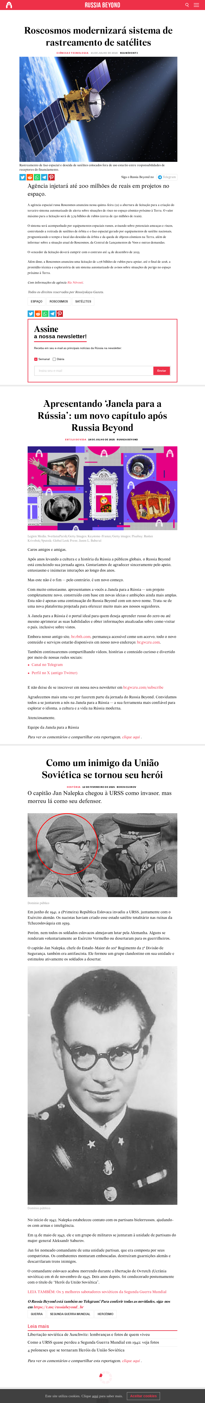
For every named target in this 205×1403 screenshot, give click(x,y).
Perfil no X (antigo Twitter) (54, 673)
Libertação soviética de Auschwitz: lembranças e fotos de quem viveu (89, 1335)
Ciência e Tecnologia (72, 53)
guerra (37, 1314)
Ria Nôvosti (75, 282)
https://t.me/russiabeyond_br (58, 1307)
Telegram (169, 177)
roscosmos (59, 301)
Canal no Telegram (47, 665)
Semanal (44, 359)
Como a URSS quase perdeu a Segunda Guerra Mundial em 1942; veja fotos (93, 1342)
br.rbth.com (80, 637)
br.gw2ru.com (148, 643)
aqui (95, 1396)
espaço (36, 301)
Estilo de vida (75, 439)
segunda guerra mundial (70, 1314)
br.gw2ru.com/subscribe (143, 688)
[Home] (9, 5)
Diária (60, 359)
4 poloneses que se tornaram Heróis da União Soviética (76, 1350)
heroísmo (105, 1314)
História (73, 787)
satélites (83, 301)
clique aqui (131, 737)
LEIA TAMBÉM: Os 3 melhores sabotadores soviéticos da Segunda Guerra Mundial (97, 1292)
